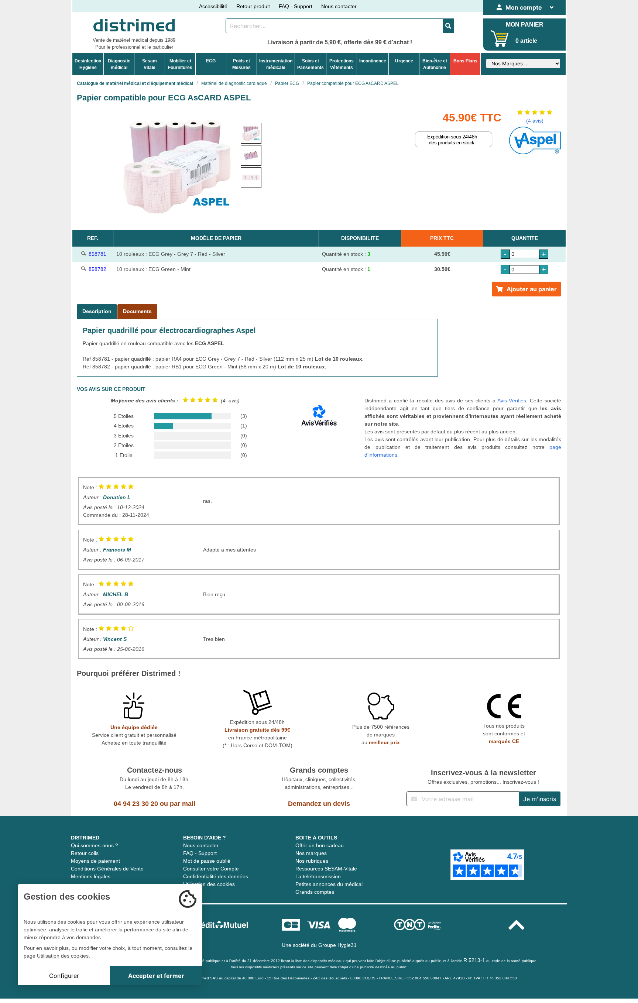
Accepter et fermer (156, 975)
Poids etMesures (241, 64)
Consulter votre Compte (211, 869)
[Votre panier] (499, 38)
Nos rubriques (311, 861)
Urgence (404, 60)
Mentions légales (90, 876)
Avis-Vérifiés (511, 400)
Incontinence (372, 60)
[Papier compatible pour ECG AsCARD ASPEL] (251, 133)
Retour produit (253, 6)
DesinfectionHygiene (88, 64)
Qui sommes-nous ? (94, 845)
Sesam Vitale (149, 64)
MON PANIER (524, 24)
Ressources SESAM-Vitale (326, 869)
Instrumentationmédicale (275, 64)
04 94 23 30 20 (136, 803)
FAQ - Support (295, 6)
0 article (526, 41)
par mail (182, 803)
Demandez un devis (319, 803)
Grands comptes (314, 892)
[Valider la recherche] (448, 25)
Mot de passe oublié (206, 861)
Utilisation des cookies (209, 884)
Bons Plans (465, 60)
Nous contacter (339, 6)
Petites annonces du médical (329, 884)
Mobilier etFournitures (180, 64)
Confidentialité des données (215, 876)
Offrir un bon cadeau (319, 845)
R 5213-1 (474, 960)
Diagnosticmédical (119, 64)
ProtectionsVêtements (341, 64)
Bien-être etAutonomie (434, 64)
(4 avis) (534, 121)
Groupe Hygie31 (337, 945)
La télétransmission (318, 876)
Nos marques (311, 853)
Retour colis (85, 853)
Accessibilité (213, 6)
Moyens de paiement (95, 861)
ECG (211, 60)
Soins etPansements (310, 64)
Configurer (64, 975)
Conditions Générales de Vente (107, 869)
